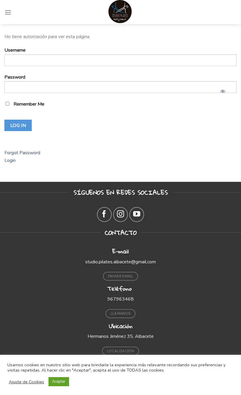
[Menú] (7, 12)
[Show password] (222, 89)
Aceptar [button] (59, 381)
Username (15, 50)
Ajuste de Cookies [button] (26, 381)
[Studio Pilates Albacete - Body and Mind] (120, 12)
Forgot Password (22, 153)
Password (14, 77)
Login (10, 160)
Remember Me (28, 104)
